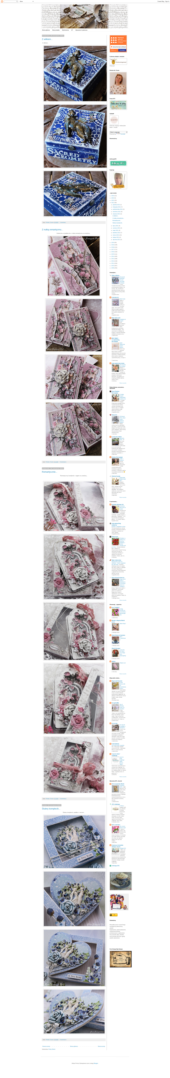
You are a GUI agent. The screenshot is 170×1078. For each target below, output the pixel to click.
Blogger (96, 1063)
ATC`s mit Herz (116, 824)
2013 (112, 258)
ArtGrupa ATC (116, 865)
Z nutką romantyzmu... (52, 229)
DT (72, 30)
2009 (112, 268)
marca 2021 (116, 235)
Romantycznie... (49, 472)
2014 (112, 256)
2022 (112, 200)
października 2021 (118, 209)
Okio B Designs (116, 648)
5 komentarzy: (63, 798)
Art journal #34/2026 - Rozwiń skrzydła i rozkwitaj (122, 279)
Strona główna (46, 30)
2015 (112, 254)
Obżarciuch (115, 536)
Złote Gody (122, 298)
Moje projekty (56, 30)
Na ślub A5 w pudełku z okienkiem (123, 726)
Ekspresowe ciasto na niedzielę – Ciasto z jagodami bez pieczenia (118, 563)
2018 (112, 247)
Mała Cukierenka (116, 560)
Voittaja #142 (123, 848)
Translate (122, 134)
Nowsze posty (46, 1046)
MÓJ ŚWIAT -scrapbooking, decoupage (116, 340)
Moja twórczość (116, 318)
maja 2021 (116, 230)
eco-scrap (114, 723)
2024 (112, 195)
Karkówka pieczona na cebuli (123, 507)
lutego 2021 (116, 237)
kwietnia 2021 (117, 232)
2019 (112, 245)
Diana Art (114, 415)
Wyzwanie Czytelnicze (81, 30)
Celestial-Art (115, 297)
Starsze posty (101, 1046)
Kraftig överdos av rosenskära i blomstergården (123, 611)
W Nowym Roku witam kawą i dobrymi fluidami (122, 419)
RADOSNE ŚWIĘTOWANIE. (123, 479)
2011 (112, 263)
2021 (112, 202)
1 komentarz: (63, 222)
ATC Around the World (118, 784)
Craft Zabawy (115, 744)
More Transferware (123, 638)
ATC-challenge (116, 804)
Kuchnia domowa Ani (117, 504)
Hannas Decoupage (117, 457)
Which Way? (123, 623)
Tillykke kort (123, 662)
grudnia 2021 (116, 204)
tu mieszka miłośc (117, 437)
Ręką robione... (116, 275)
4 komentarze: (63, 462)
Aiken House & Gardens (118, 635)
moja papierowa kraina (118, 363)
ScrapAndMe (115, 703)
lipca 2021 (116, 225)
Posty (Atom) (52, 1049)
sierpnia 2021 (116, 214)
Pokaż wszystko (123, 383)
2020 (112, 242)
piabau (113, 661)
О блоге (122, 805)
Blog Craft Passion (117, 681)
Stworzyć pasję (116, 476)
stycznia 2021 (116, 239)
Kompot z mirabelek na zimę (118, 526)
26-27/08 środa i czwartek (118, 745)
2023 (112, 198)
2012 (112, 261)
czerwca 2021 (117, 228)
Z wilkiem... (47, 39)
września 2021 (117, 211)
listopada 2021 (117, 207)
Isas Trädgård (115, 607)
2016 (112, 251)
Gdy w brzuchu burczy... (118, 577)
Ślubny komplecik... (51, 808)
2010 (112, 265)
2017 (112, 249)
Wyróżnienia (65, 30)
